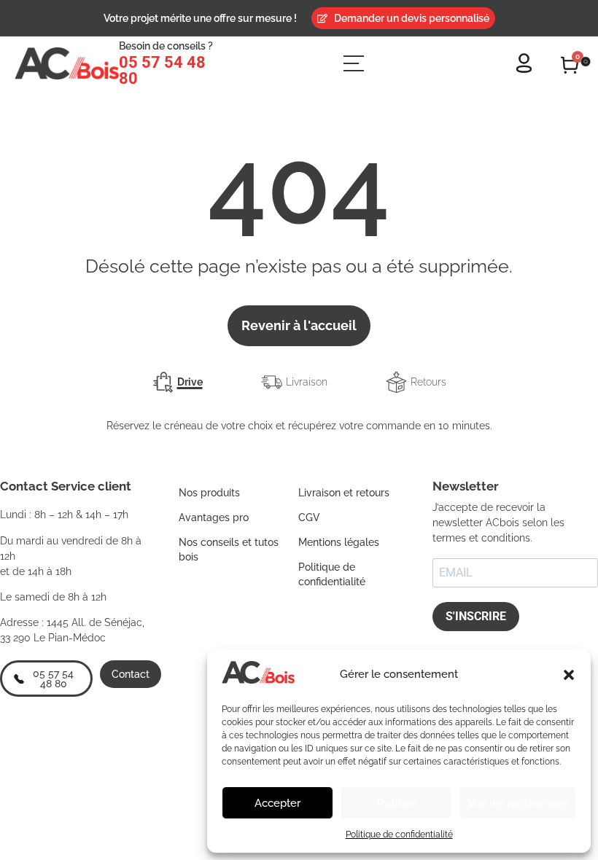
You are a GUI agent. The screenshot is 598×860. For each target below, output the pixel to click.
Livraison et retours (343, 493)
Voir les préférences (517, 803)
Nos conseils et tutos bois (229, 549)
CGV (309, 517)
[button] (569, 675)
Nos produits (209, 493)
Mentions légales (338, 542)
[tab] (177, 382)
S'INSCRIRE (476, 616)
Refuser (396, 803)
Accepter (277, 803)
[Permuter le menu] (353, 63)
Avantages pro (214, 517)
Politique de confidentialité (399, 834)
